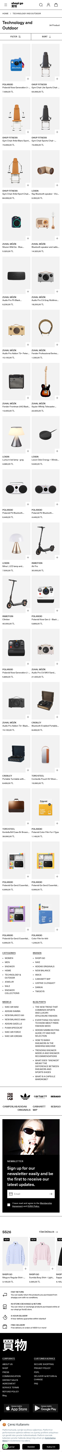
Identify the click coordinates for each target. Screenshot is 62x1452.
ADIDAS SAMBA (12, 1011)
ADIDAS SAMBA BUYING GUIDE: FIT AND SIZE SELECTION (47, 1033)
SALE (7, 986)
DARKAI (39, 987)
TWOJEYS (40, 991)
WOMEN (9, 958)
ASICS (38, 975)
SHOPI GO (40, 958)
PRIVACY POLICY (42, 1368)
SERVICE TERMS (10, 1387)
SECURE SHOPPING (44, 1364)
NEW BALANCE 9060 (15, 1019)
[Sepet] (56, 4)
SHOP (5, 1368)
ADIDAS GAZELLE (13, 1023)
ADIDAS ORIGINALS (44, 966)
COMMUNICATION (11, 1376)
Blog (4, 1395)
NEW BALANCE (42, 970)
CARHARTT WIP (42, 979)
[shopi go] (17, 5)
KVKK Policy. (34, 1206)
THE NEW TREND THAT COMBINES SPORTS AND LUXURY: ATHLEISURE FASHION (46, 1011)
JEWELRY (9, 982)
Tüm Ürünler (46, 1232)
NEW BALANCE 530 (14, 1015)
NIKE (37, 962)
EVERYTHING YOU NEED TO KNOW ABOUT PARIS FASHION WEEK (47, 1023)
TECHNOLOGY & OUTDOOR (13, 976)
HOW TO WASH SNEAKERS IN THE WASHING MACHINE (45, 1043)
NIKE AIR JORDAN (13, 1036)
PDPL (36, 1372)
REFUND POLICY (10, 1391)
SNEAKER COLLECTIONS (12, 992)
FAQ (36, 1383)
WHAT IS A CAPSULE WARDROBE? (45, 1078)
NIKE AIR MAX (12, 1007)
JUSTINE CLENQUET (45, 983)
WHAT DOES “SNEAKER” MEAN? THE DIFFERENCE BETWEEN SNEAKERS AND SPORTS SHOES (47, 1066)
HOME (8, 970)
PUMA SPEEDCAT (13, 1028)
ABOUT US (7, 1364)
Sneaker (10, 966)
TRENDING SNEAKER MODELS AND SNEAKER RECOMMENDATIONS (47, 1053)
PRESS (5, 1372)
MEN (7, 962)
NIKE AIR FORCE (13, 1032)
